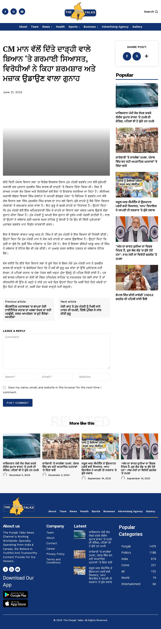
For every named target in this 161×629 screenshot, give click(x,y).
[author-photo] (5, 475)
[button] (151, 12)
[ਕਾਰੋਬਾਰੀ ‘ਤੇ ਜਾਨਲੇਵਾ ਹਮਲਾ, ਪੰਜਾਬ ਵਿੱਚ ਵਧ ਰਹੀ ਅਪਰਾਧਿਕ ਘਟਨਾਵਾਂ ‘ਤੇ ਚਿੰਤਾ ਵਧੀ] (137, 140)
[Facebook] (5, 11)
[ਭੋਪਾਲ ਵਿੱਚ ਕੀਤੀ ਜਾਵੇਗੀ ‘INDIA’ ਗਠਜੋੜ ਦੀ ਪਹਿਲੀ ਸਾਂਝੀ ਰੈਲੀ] (137, 277)
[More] (146, 56)
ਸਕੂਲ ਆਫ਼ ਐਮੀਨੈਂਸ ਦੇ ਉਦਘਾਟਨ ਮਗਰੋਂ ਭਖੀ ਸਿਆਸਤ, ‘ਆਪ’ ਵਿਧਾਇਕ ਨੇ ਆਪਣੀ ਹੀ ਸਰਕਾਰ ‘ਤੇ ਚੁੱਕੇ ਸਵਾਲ (136, 206)
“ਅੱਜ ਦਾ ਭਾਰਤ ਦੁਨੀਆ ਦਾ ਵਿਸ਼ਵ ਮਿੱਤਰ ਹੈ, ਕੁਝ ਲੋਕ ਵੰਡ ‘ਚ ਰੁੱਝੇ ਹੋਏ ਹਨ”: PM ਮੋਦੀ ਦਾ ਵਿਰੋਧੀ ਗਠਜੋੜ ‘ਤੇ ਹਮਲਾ (136, 252)
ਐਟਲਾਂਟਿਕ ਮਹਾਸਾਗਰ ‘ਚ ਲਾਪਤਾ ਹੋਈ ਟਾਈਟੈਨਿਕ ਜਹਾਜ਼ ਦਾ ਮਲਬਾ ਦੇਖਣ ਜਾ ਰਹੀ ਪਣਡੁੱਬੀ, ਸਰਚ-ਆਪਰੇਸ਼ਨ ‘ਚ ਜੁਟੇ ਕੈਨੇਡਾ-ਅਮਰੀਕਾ (28, 312)
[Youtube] (22, 11)
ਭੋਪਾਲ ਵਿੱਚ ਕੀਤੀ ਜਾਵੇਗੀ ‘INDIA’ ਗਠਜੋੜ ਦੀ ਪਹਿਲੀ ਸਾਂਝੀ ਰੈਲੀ (135, 297)
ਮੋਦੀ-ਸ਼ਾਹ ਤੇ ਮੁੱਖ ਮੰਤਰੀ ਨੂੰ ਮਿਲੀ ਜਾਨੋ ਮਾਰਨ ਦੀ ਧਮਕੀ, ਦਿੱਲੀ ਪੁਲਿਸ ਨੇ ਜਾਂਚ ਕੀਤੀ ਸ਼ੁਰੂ (81, 310)
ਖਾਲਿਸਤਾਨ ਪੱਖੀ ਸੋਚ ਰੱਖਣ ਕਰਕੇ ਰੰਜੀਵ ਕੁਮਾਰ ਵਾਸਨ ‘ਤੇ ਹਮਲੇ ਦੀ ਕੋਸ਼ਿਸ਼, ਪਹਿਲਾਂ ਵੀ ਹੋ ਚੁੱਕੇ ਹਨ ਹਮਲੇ (135, 117)
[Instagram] (13, 11)
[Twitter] (136, 56)
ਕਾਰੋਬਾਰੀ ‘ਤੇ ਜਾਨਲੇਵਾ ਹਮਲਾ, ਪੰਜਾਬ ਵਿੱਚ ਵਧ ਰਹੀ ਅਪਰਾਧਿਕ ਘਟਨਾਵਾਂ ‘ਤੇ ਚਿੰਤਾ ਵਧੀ (136, 161)
